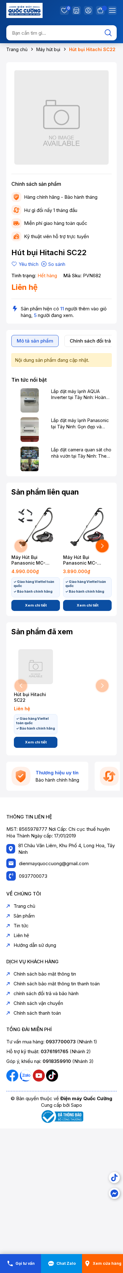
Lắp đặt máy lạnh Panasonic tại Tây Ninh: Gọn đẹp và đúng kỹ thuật (80, 424)
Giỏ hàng (100, 10)
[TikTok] (52, 1075)
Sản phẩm (24, 916)
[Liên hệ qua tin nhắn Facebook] (114, 1193)
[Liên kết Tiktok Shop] (114, 1177)
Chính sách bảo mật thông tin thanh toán (57, 984)
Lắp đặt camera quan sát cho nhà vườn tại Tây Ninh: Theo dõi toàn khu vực (81, 453)
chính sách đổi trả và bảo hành (46, 993)
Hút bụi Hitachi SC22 (30, 697)
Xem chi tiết (36, 605)
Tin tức (21, 926)
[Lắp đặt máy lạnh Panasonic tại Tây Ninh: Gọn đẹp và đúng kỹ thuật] (29, 429)
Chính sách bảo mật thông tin (45, 974)
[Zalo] (26, 1075)
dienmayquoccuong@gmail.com (54, 863)
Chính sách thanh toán (37, 1013)
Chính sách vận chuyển (38, 1003)
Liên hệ (21, 935)
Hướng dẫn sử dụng (35, 945)
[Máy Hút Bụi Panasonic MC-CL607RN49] (87, 527)
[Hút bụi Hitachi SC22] (35, 667)
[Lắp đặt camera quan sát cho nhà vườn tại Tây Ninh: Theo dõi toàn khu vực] (29, 459)
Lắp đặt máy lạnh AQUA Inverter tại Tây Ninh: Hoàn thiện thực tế (78, 395)
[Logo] (24, 10)
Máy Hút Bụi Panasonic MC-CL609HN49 (28, 560)
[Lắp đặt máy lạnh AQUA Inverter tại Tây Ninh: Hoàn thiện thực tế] (29, 400)
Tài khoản (88, 10)
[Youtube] (39, 1075)
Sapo (76, 1105)
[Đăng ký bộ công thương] (61, 1116)
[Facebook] (13, 1075)
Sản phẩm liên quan (45, 492)
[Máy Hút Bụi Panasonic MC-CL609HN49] (35, 527)
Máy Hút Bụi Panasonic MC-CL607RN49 (80, 560)
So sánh (56, 264)
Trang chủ (24, 906)
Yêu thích (67, 8)
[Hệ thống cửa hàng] (76, 10)
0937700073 (33, 876)
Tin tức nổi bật (29, 380)
